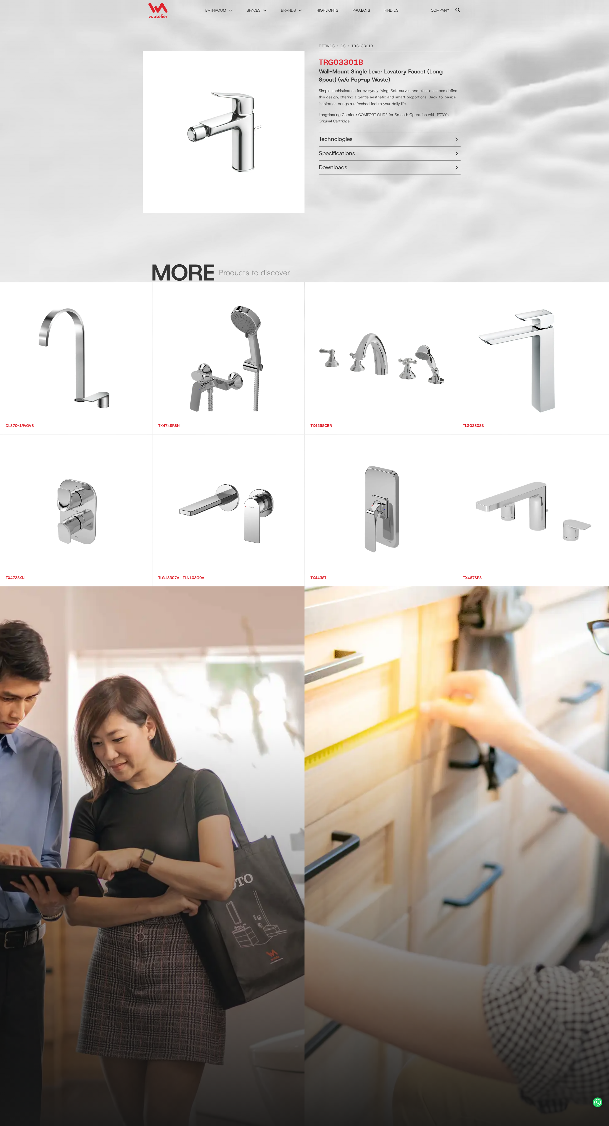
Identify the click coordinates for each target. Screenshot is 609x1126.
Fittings (327, 45)
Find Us (391, 10)
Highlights (327, 10)
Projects (361, 10)
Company (440, 10)
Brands (288, 10)
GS (343, 45)
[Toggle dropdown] (230, 10)
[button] (390, 139)
